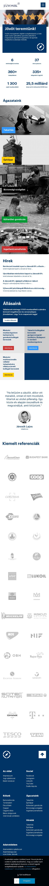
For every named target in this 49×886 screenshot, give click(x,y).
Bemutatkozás (9, 807)
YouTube (29, 790)
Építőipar (29, 809)
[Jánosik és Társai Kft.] (12, 4)
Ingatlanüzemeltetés (34, 817)
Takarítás (29, 807)
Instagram (30, 785)
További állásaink (10, 320)
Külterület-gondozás (34, 812)
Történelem (7, 809)
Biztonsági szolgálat (34, 814)
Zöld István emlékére (11, 822)
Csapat (6, 814)
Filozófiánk (7, 812)
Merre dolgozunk (9, 820)
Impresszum (8, 782)
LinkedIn (29, 787)
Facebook (30, 782)
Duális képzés (31, 793)
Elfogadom (27, 881)
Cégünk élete (8, 817)
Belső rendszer (9, 787)
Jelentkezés (8, 348)
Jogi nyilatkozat (9, 785)
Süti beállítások (25, 875)
